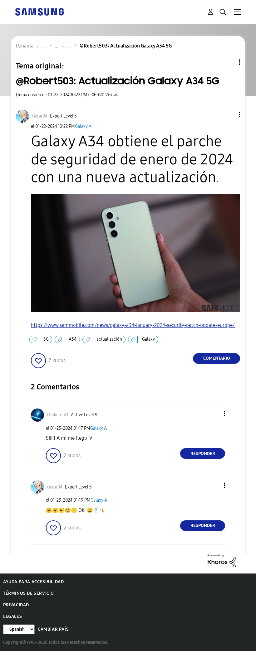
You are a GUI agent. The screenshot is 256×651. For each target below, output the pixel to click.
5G (46, 339)
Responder (202, 453)
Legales (12, 616)
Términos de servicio (28, 593)
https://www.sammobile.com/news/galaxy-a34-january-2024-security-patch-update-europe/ (133, 325)
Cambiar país (53, 629)
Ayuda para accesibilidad (33, 581)
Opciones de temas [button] (229, 62)
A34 (72, 339)
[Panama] (39, 11)
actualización (109, 339)
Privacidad (16, 605)
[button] (229, 114)
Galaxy (148, 339)
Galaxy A (83, 126)
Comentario (216, 358)
